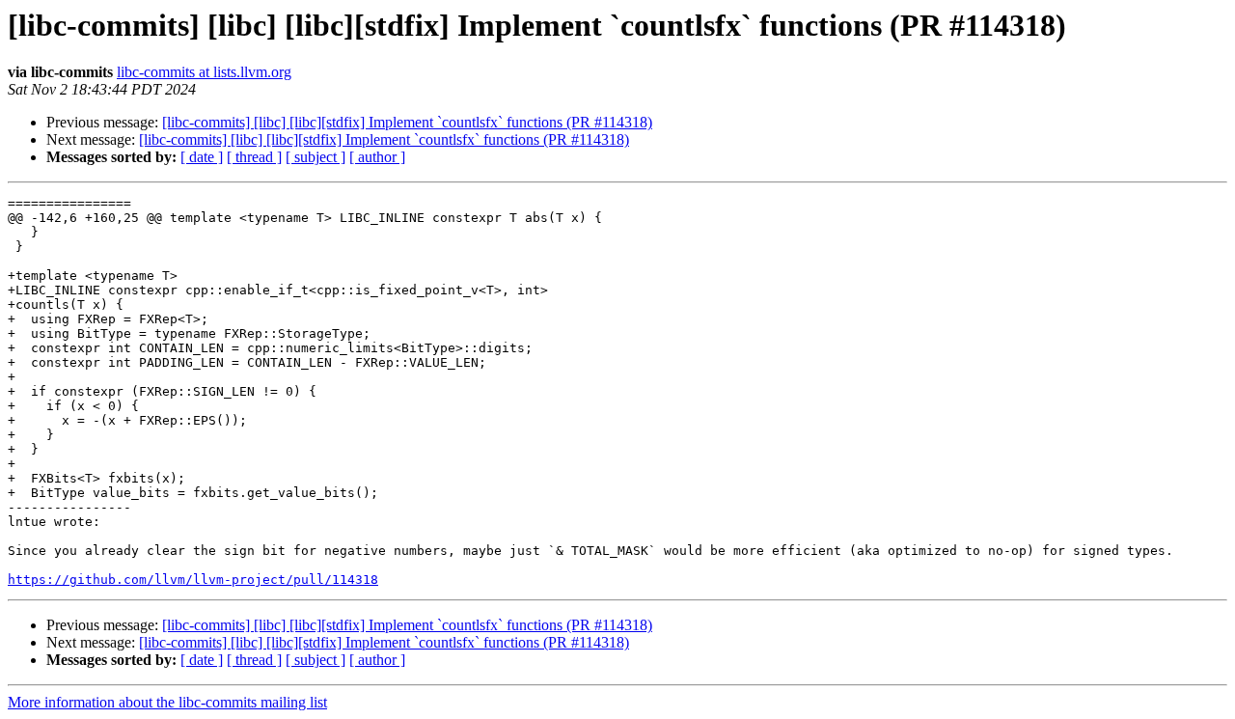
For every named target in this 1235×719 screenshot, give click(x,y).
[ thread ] (254, 157)
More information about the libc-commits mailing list (167, 702)
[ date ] (201, 157)
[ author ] (377, 157)
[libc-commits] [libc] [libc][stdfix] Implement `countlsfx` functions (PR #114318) (407, 122)
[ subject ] (315, 157)
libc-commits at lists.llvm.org (204, 72)
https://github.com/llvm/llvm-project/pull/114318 (193, 579)
